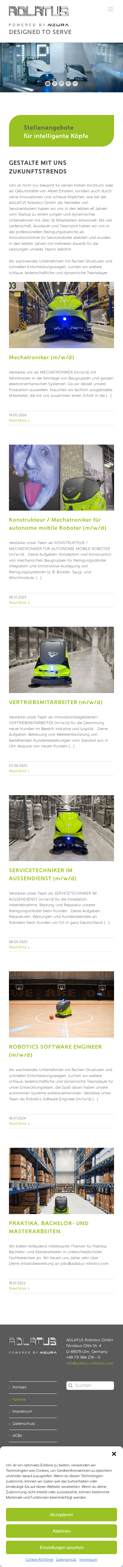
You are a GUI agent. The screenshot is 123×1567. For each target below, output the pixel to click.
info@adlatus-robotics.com (90, 1363)
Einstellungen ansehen (62, 1547)
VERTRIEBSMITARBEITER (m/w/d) (56, 703)
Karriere (19, 1400)
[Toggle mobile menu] (111, 9)
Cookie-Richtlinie (39, 1560)
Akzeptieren (61, 1514)
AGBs (17, 1436)
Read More (18, 421)
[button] (114, 1454)
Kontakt (19, 1387)
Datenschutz (66, 1560)
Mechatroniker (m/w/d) (41, 358)
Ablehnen (62, 1531)
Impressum (88, 1560)
